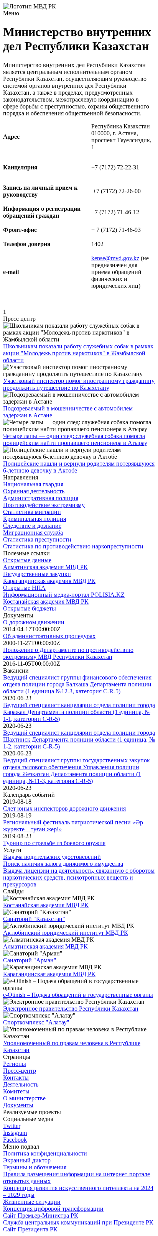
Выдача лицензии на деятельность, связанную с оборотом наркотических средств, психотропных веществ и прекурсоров (79, 877)
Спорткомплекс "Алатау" (36, 1022)
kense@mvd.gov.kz (115, 258)
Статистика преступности (37, 539)
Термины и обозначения (34, 1167)
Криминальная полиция (34, 518)
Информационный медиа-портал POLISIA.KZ (64, 594)
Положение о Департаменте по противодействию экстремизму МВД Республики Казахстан (68, 653)
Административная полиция (40, 498)
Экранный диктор (27, 1160)
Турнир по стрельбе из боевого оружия (54, 843)
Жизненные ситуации (32, 1201)
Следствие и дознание (32, 525)
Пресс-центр (19, 1070)
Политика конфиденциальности (45, 1153)
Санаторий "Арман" (29, 960)
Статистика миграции (32, 512)
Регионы (14, 1063)
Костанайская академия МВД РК (46, 601)
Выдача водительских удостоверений (52, 857)
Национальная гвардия (33, 484)
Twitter (11, 1126)
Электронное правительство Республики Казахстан (70, 1008)
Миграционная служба (33, 532)
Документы (18, 1105)
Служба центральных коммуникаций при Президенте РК (78, 1222)
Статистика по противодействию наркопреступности (73, 546)
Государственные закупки (37, 574)
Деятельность (20, 1084)
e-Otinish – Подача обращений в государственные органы (78, 994)
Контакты (16, 1077)
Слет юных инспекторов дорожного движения (64, 808)
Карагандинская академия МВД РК (49, 581)
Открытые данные (27, 560)
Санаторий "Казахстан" (34, 919)
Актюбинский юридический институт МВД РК (65, 932)
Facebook (15, 1139)
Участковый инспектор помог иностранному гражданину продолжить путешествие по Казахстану (79, 384)
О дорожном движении (33, 622)
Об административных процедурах (49, 636)
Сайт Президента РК (30, 1229)
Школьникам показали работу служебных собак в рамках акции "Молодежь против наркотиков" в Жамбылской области (78, 353)
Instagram (15, 1132)
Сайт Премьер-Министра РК (40, 1215)
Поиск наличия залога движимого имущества (63, 863)
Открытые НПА (24, 587)
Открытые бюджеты (29, 608)
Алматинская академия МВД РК (45, 567)
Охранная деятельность (33, 491)
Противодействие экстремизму (44, 505)
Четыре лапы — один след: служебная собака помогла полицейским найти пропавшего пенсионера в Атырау (75, 439)
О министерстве (24, 1098)
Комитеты (16, 1091)
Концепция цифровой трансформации (53, 1208)
